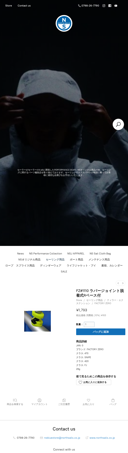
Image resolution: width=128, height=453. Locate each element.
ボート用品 (76, 259)
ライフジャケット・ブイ (81, 265)
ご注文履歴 (64, 404)
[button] (93, 382)
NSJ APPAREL (75, 253)
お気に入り (88, 404)
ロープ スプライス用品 (20, 265)
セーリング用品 (55, 259)
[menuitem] (118, 283)
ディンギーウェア (50, 265)
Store (8, 5)
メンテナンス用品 (99, 259)
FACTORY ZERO (102, 303)
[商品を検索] (118, 124)
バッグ (113, 404)
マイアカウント (39, 404)
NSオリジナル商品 (29, 259)
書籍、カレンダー (112, 265)
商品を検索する (15, 404)
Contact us (24, 5)
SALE (64, 271)
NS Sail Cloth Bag (100, 253)
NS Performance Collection (45, 253)
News (20, 253)
